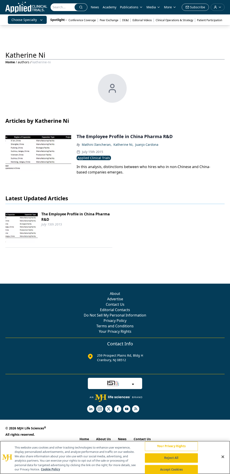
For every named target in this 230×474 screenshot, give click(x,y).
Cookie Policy (50, 469)
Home (10, 62)
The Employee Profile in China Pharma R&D (75, 217)
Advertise (115, 298)
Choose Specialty (24, 20)
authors (23, 62)
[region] (115, 457)
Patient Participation (209, 20)
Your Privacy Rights (115, 331)
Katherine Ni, (123, 144)
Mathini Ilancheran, (97, 144)
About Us (103, 439)
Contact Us (115, 304)
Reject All (171, 458)
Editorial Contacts (115, 309)
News (95, 7)
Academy (109, 7)
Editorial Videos (142, 20)
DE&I (125, 20)
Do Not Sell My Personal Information (115, 315)
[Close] (223, 457)
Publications (129, 7)
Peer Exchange (109, 20)
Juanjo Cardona (146, 144)
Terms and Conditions (115, 326)
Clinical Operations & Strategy (174, 20)
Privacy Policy (115, 320)
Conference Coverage (82, 20)
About (115, 293)
